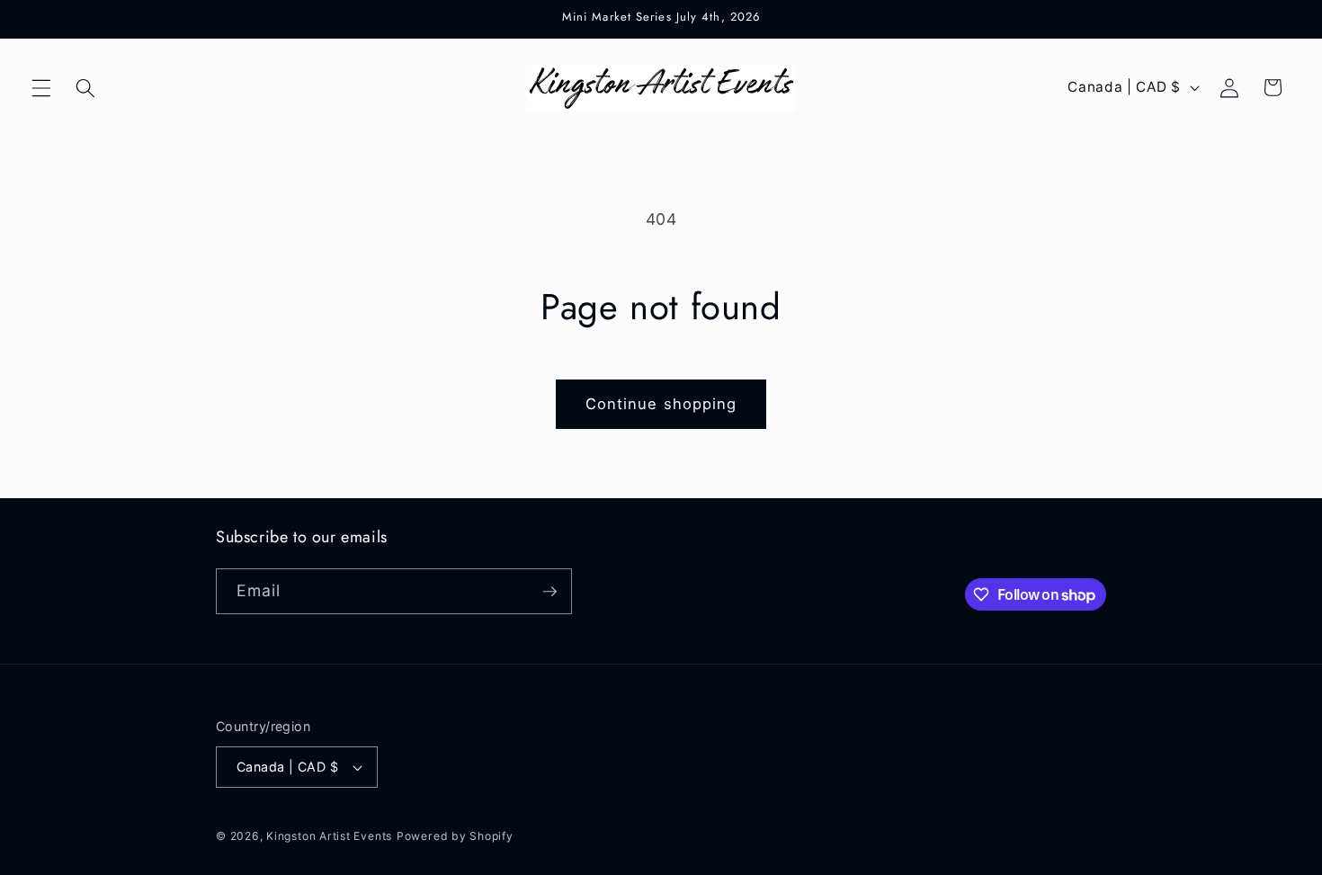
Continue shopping (661, 404)
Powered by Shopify (455, 836)
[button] (41, 87)
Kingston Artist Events (329, 836)
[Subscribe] (549, 591)
